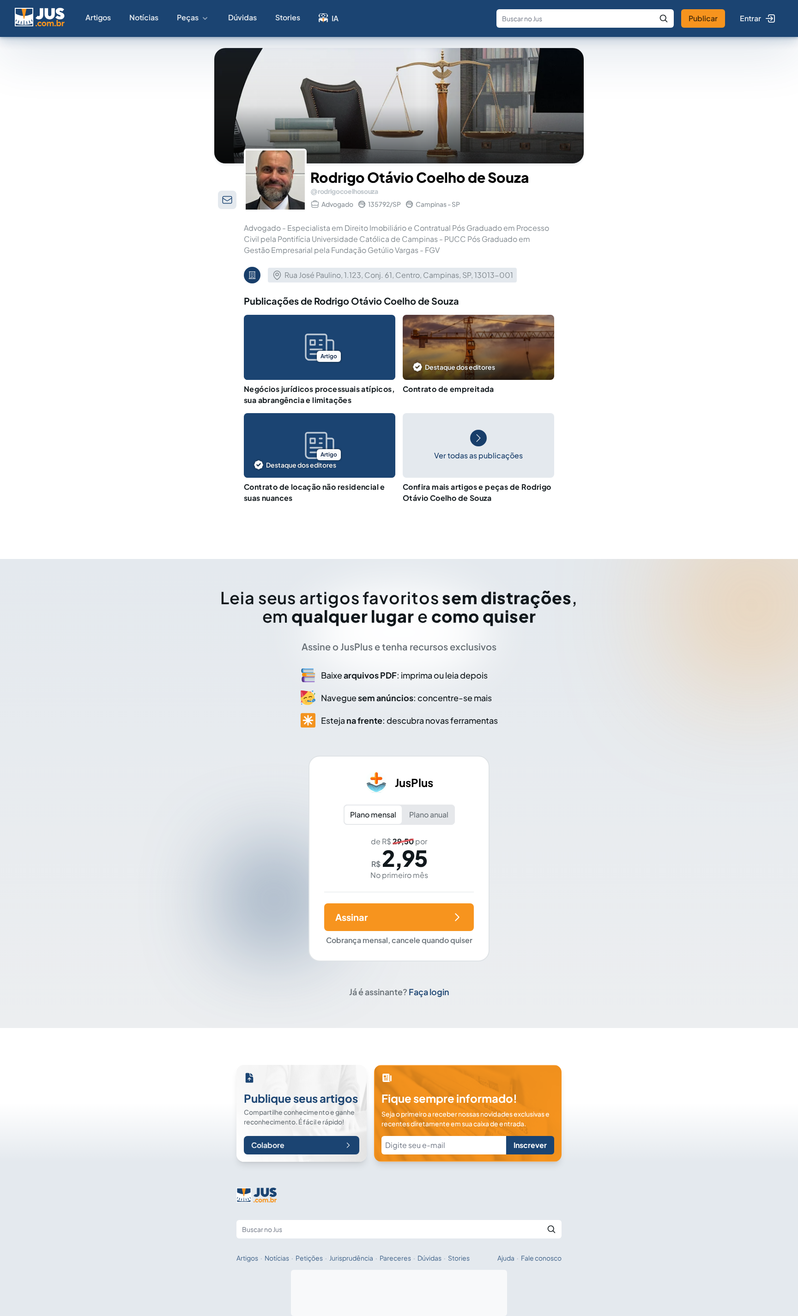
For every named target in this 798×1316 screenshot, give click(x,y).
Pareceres (395, 1258)
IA (335, 18)
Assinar (351, 917)
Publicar (703, 18)
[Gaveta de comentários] (227, 200)
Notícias (143, 17)
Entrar (750, 18)
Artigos (98, 17)
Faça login (429, 991)
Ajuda (505, 1258)
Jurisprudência (351, 1258)
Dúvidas (242, 17)
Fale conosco (541, 1258)
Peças (188, 17)
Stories (287, 17)
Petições (309, 1258)
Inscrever (530, 1145)
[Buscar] (663, 18)
